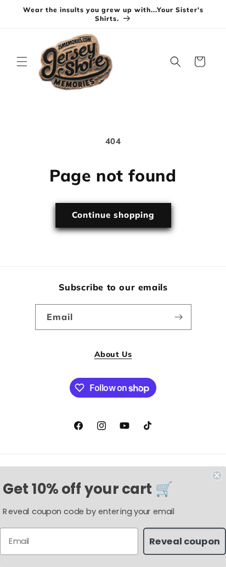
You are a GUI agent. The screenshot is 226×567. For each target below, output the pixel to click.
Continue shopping (113, 215)
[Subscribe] (179, 317)
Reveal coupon (184, 541)
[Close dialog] (217, 475)
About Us (113, 354)
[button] (22, 61)
